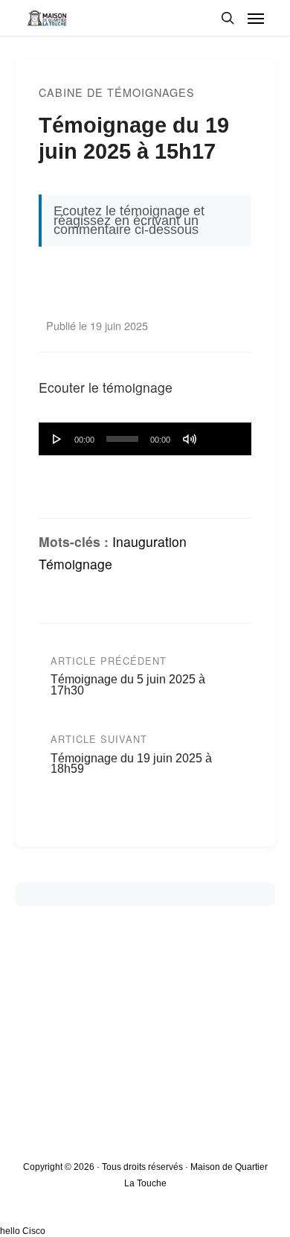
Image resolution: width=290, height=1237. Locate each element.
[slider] (223, 433)
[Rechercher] (227, 18)
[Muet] (189, 438)
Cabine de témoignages (117, 92)
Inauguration (149, 541)
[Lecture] (57, 438)
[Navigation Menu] (256, 17)
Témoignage (75, 563)
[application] (145, 439)
